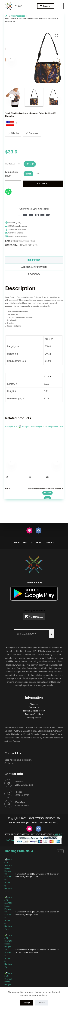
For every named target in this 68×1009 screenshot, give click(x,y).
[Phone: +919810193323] (8, 794)
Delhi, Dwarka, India (24, 785)
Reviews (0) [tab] (34, 274)
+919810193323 (22, 795)
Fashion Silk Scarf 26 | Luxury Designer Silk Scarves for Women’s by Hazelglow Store (37, 875)
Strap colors (11, 174)
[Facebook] (39, 530)
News (38, 542)
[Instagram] (29, 530)
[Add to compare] (44, 477)
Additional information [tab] (34, 267)
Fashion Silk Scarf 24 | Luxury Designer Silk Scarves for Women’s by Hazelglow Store (37, 951)
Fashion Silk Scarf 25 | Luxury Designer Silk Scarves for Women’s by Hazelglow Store (37, 913)
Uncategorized (28, 245)
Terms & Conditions (34, 714)
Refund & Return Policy (34, 711)
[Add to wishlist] (26, 477)
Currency (47, 6)
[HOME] (6, 16)
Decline (41, 1003)
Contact (49, 542)
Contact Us (34, 707)
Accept (26, 1003)
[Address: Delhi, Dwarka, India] (8, 783)
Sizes (12, 163)
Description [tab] (34, 260)
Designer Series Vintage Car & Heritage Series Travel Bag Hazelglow (44, 488)
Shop (16, 542)
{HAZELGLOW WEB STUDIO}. (42, 822)
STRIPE (58, 834)
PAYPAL (10, 840)
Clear (37, 173)
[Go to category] (51, 633)
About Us (28, 542)
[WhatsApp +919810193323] (8, 804)
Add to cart (42, 183)
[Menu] (60, 6)
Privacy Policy (34, 717)
